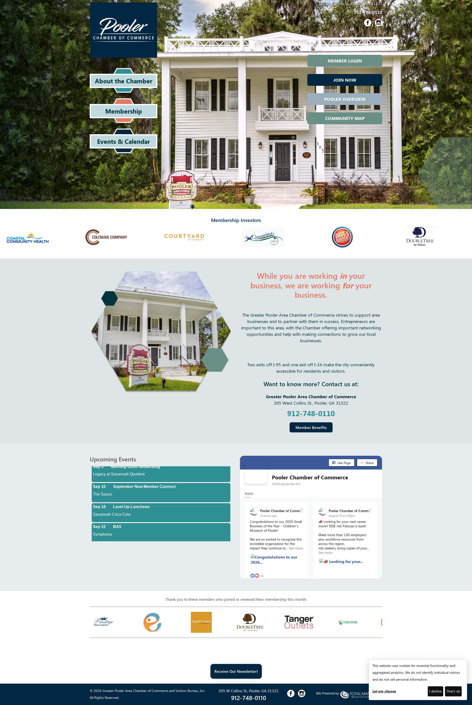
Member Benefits (311, 427)
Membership (123, 111)
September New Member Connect (144, 477)
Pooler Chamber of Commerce (310, 477)
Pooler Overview (345, 99)
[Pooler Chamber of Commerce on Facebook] (256, 473)
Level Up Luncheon (131, 497)
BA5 (117, 517)
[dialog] (418, 680)
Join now (344, 80)
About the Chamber (123, 81)
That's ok (453, 691)
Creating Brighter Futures (137, 537)
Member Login (345, 61)
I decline (435, 691)
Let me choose (384, 691)
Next (386, 622)
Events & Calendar (123, 141)
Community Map (345, 118)
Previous (86, 622)
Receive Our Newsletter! (236, 671)
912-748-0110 (368, 12)
